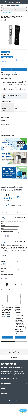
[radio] (21, 196)
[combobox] (14, 9)
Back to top (14, 357)
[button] (25, 5)
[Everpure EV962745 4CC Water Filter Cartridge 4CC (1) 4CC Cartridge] (7, 298)
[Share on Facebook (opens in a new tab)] (6, 236)
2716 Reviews (9, 200)
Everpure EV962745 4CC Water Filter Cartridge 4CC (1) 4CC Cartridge (7, 310)
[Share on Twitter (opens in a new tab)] (8, 236)
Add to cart (14, 69)
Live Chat (8, 97)
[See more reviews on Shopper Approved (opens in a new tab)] (10, 236)
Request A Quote (16, 97)
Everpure (3, 14)
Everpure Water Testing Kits (7, 12)
